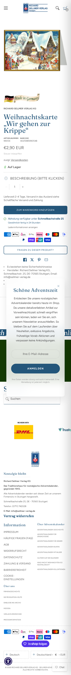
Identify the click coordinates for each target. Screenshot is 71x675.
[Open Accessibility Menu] (8, 661)
